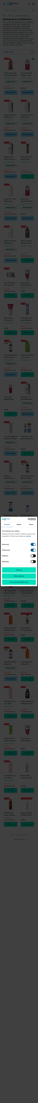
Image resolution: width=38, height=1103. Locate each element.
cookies (28, 536)
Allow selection (19, 576)
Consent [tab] (7, 524)
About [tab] (31, 524)
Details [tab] (19, 524)
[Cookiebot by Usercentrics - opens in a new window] (28, 519)
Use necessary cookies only (19, 582)
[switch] (33, 550)
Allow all (19, 570)
